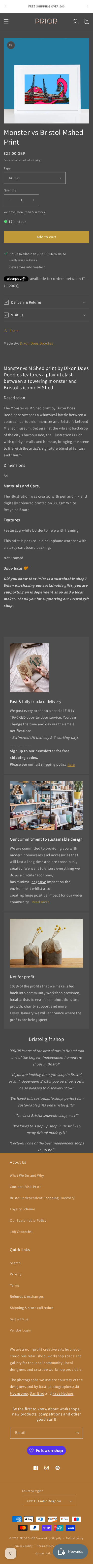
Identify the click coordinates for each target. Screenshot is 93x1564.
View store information (27, 267)
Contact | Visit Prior (25, 1186)
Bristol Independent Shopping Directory (42, 1198)
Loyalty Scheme (22, 1209)
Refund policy (75, 1538)
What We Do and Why (27, 1175)
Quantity (10, 190)
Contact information (48, 1553)
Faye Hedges (63, 1393)
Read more (40, 901)
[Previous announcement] (5, 6)
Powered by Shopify (48, 1538)
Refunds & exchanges (27, 1296)
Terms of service (47, 1546)
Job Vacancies (21, 1231)
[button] (6, 21)
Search (15, 1263)
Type (7, 168)
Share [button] (14, 330)
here (71, 764)
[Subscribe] (77, 1433)
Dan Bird (37, 1393)
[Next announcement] (87, 6)
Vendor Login (20, 1330)
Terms (15, 1285)
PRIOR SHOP (27, 1538)
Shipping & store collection (31, 1307)
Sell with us (19, 1319)
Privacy (15, 1274)
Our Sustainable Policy (28, 1220)
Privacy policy (23, 1546)
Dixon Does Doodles (36, 343)
